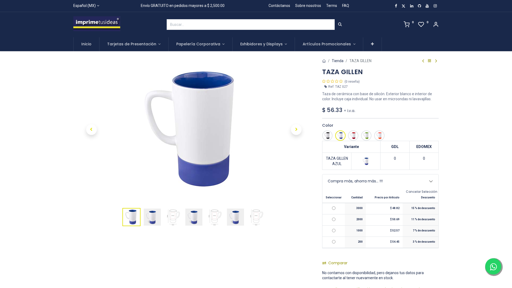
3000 (359, 208)
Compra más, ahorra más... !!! (355, 181)
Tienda (337, 61)
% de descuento (423, 208)
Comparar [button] (337, 263)
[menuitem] (86, 44)
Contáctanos (279, 5)
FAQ (345, 5)
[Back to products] (429, 61)
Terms (331, 5)
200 (360, 241)
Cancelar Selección (421, 192)
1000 (359, 230)
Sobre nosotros (308, 5)
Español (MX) (84, 5)
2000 (359, 219)
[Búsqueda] (340, 24)
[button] (372, 44)
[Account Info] (436, 25)
